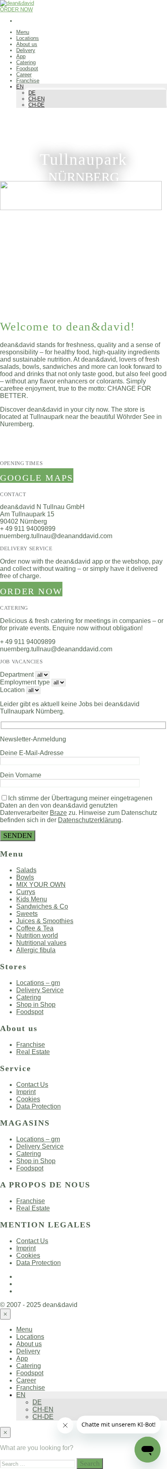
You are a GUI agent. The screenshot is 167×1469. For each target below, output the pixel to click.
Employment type (25, 682)
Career (24, 75)
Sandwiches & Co (42, 906)
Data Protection (38, 1106)
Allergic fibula (36, 950)
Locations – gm (38, 982)
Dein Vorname (20, 775)
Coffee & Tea (35, 928)
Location (12, 689)
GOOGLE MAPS (36, 478)
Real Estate (33, 1051)
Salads (26, 870)
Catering (26, 62)
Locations (27, 38)
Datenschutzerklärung (89, 820)
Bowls (25, 877)
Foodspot (27, 68)
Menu (22, 32)
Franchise (27, 81)
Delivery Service (40, 990)
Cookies (28, 1099)
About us (26, 44)
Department (17, 674)
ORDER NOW (16, 9)
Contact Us (32, 1084)
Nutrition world (37, 935)
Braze (58, 812)
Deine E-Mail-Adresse (32, 752)
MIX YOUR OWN (41, 884)
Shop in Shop (36, 1004)
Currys (25, 891)
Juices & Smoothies (44, 921)
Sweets (27, 913)
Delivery (25, 50)
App (21, 56)
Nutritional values (41, 942)
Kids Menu (31, 899)
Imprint (26, 1091)
